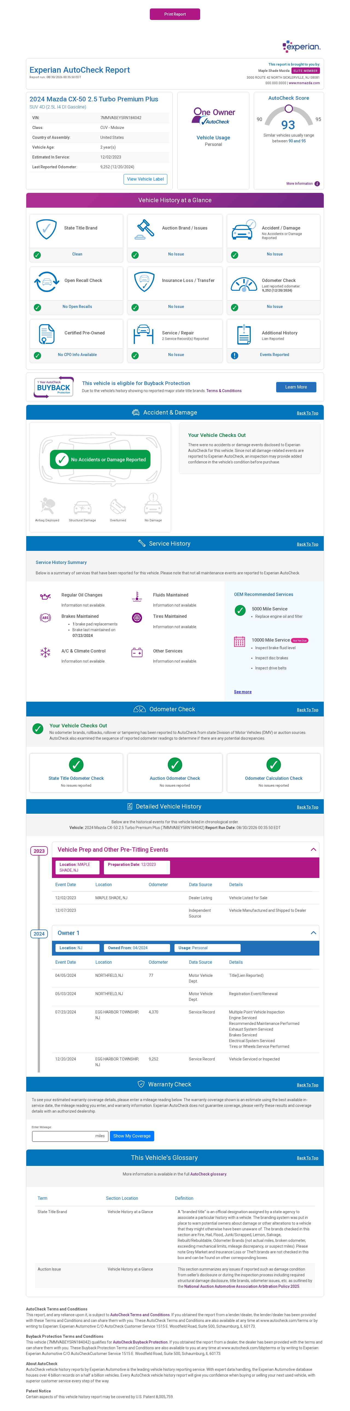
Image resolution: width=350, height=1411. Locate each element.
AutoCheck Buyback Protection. (141, 1342)
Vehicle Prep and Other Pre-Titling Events (113, 849)
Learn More (296, 387)
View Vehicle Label (145, 179)
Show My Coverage (132, 1136)
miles (100, 1136)
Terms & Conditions (224, 391)
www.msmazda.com (304, 83)
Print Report (175, 14)
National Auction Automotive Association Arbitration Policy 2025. (242, 1286)
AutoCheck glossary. (208, 1174)
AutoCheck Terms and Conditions (140, 1315)
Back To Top (307, 413)
